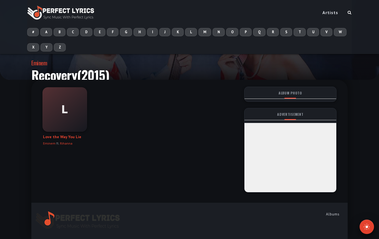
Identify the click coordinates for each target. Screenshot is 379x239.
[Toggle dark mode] (367, 227)
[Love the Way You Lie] (64, 109)
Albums (333, 214)
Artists (330, 12)
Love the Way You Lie (62, 136)
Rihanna (66, 143)
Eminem (39, 62)
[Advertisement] (290, 157)
